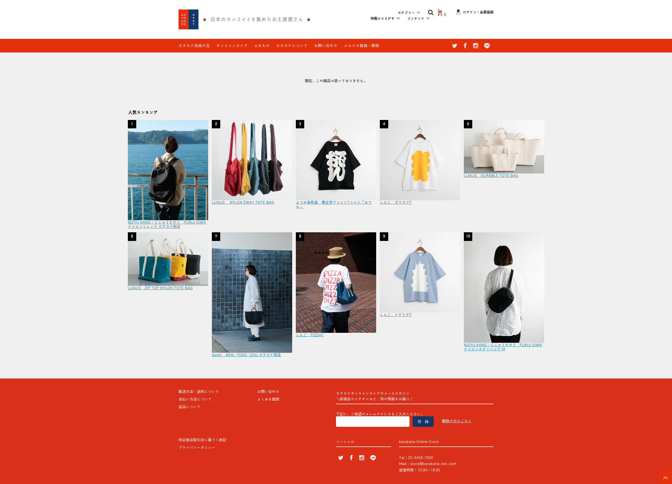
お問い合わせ (326, 46)
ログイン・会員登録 (478, 12)
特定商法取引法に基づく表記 (202, 440)
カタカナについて (292, 46)
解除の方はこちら (456, 421)
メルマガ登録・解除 (361, 46)
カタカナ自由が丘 (194, 46)
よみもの (262, 46)
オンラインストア (232, 46)
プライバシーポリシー (196, 447)
